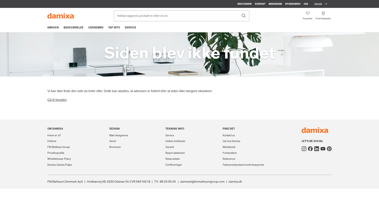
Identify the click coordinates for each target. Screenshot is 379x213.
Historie (51, 141)
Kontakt (260, 4)
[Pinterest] (329, 148)
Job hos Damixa (231, 141)
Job (306, 4)
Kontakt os (229, 135)
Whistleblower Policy (59, 159)
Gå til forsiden (57, 100)
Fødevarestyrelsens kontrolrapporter (243, 164)
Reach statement (175, 153)
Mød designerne (118, 135)
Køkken (53, 27)
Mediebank (275, 4)
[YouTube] (323, 148)
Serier (112, 141)
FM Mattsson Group (58, 147)
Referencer (229, 159)
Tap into (114, 27)
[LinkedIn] (316, 148)
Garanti (169, 147)
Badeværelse (73, 27)
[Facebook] (310, 148)
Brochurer (244, 4)
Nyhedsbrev (292, 4)
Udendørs (95, 27)
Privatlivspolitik (55, 153)
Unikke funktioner (175, 141)
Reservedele (172, 159)
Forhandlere (230, 153)
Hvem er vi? (54, 135)
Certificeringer (173, 164)
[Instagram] (304, 148)
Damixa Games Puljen (59, 164)
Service (130, 27)
